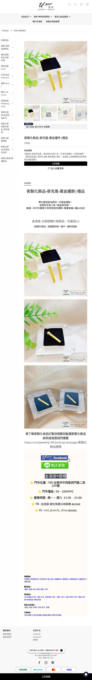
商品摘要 (28, 150)
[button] (84, 72)
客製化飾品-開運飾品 (7, 159)
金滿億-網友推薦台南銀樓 (56, 504)
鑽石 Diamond (4, 93)
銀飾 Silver (5, 85)
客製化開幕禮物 (20, 30)
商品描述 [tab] (27, 183)
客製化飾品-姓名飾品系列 (5, 115)
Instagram (37, 637)
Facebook (36, 634)
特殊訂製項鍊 (56, 615)
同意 (56, 650)
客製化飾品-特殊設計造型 (5, 149)
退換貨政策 (7, 637)
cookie (39, 650)
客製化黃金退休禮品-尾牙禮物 (5, 128)
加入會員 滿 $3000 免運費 (38, 126)
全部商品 (5, 30)
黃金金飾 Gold (5, 67)
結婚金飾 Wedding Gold (5, 103)
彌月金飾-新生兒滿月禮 (5, 57)
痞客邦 (35, 640)
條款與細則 (7, 634)
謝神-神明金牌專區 (5, 47)
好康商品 (5, 40)
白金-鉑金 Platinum (5, 76)
